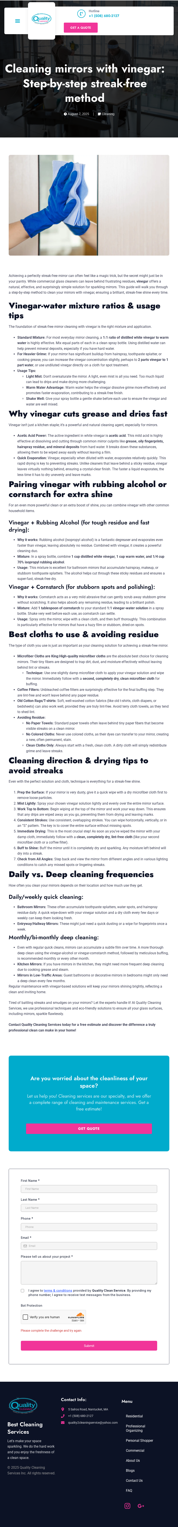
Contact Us (134, 1480)
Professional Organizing (135, 1428)
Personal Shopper (139, 1440)
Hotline (94, 11)
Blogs (130, 1470)
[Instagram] (127, 1506)
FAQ (129, 1490)
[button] (17, 21)
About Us (133, 1460)
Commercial (135, 1450)
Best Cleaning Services (25, 1428)
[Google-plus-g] (141, 1506)
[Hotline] (81, 14)
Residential (134, 1416)
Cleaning (108, 114)
